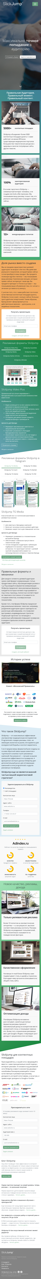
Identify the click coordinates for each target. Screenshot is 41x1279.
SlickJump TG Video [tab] (30, 466)
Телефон (6, 810)
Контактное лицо (9, 795)
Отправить (20, 331)
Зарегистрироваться (28, 57)
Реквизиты (5, 1268)
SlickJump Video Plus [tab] (11, 348)
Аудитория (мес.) (9, 1132)
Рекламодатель (9, 788)
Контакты (4, 1266)
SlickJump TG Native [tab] (11, 474)
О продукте (5, 1262)
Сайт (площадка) (10, 791)
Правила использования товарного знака (13, 1257)
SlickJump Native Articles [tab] (11, 356)
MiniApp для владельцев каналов (13, 560)
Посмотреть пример (9, 445)
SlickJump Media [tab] (11, 352)
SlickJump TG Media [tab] (11, 466)
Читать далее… (21, 1195)
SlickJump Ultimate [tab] (20, 360)
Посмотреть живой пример (11, 557)
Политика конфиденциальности (11, 1276)
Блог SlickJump (6, 1264)
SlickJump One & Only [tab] (30, 356)
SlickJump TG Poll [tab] (30, 474)
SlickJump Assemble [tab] (30, 348)
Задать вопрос (8, 830)
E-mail (5, 818)
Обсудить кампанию (7, 449)
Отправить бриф (12, 57)
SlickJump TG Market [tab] (30, 470)
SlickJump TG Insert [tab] (10, 470)
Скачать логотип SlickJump (9, 1258)
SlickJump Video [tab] (30, 352)
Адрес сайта (7, 803)
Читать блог (6, 1176)
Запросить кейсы (20, 720)
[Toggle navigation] (35, 4)
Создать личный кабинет (20, 336)
